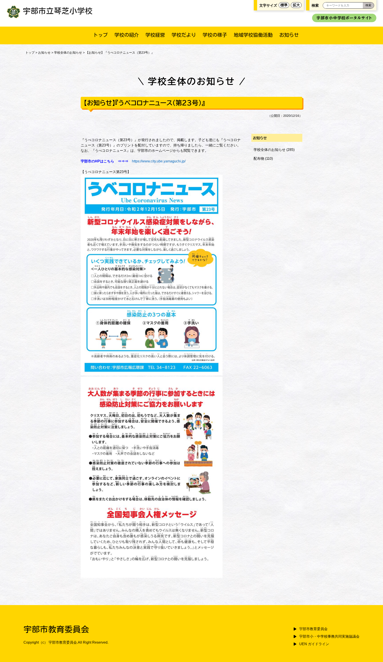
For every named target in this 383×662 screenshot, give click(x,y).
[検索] (368, 5)
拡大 (296, 5)
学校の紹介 (126, 34)
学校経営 (155, 34)
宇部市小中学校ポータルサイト (344, 18)
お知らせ (289, 34)
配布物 (259, 158)
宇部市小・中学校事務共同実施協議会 (329, 636)
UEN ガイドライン (314, 644)
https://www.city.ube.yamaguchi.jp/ (159, 161)
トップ (100, 34)
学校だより (184, 34)
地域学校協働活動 (253, 34)
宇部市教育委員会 (313, 629)
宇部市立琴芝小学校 (58, 11)
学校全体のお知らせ (68, 52)
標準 (283, 5)
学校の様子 (215, 34)
